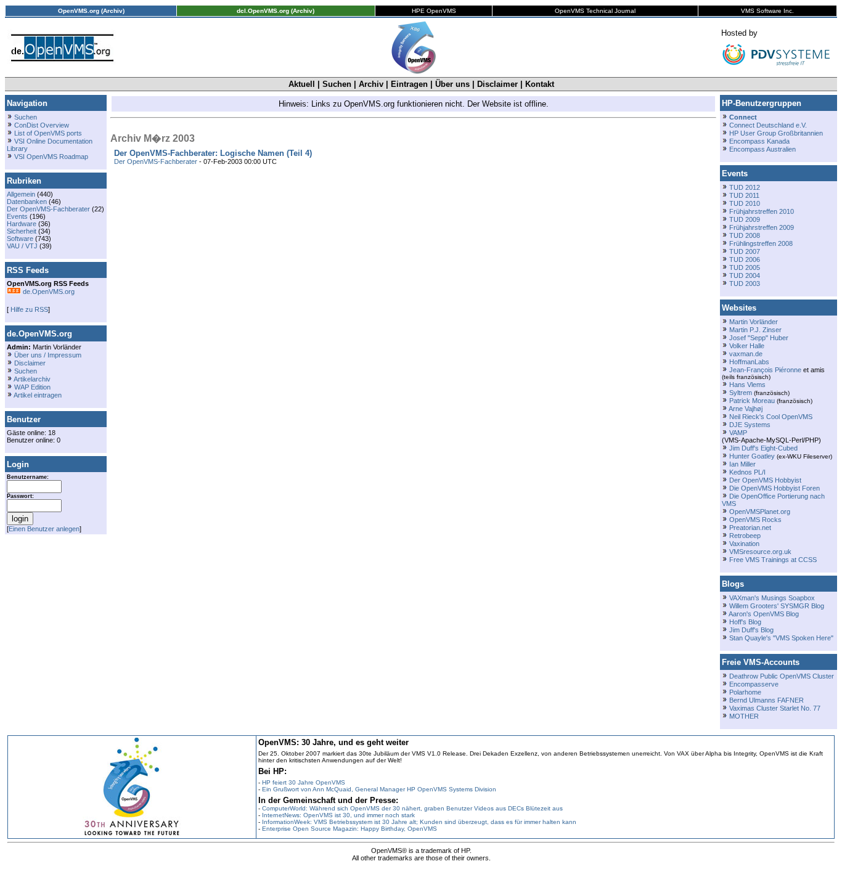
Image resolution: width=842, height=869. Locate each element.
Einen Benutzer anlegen (44, 528)
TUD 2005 (744, 267)
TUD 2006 (744, 259)
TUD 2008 (744, 235)
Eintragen (409, 84)
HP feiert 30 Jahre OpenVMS (303, 782)
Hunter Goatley (752, 456)
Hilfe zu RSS (28, 309)
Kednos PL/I (747, 472)
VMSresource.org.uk (760, 551)
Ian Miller (742, 464)
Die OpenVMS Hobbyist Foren (774, 488)
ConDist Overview (41, 125)
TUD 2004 (744, 275)
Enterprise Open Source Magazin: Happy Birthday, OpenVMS (349, 828)
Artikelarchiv (32, 379)
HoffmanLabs (749, 361)
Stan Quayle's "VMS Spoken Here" (781, 638)
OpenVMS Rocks (755, 519)
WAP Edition (32, 387)
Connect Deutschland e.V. (768, 125)
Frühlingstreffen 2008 (761, 243)
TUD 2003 (744, 283)
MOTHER (744, 716)
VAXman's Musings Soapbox (772, 598)
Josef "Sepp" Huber (758, 337)
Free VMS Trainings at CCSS (773, 559)
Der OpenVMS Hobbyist (765, 480)
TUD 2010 (744, 203)
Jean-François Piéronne (765, 369)
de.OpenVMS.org (48, 291)
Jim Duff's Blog (751, 630)
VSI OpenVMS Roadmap (51, 156)
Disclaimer (497, 84)
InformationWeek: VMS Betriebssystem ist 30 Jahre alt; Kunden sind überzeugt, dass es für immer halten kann (419, 821)
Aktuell (301, 84)
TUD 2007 (744, 251)
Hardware (21, 223)
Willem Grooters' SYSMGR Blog (776, 606)
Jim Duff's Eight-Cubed (763, 448)
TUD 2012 (744, 187)
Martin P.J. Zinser (755, 329)
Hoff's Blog (745, 622)
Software (20, 238)
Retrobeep (745, 535)
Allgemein (21, 194)
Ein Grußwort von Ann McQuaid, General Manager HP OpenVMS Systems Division (379, 789)
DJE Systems (749, 424)
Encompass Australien (762, 149)
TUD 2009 (744, 219)
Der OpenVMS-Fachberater (48, 209)
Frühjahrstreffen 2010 (761, 211)
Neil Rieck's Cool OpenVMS (770, 416)
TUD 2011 (744, 195)
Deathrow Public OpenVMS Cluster (781, 676)
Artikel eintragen (38, 395)
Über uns (452, 84)
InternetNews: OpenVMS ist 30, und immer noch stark (338, 815)
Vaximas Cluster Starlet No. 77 (774, 708)
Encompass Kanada (759, 141)
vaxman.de (745, 353)
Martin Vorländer (753, 321)
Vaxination (744, 543)
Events (17, 216)
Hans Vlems (747, 384)
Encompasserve (754, 684)
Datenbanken (27, 201)
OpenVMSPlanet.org (759, 511)
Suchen (336, 84)
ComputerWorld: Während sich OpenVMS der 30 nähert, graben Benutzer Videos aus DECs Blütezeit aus (412, 808)
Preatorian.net (750, 527)
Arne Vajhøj (745, 408)
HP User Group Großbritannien (776, 133)
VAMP (738, 432)
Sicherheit (21, 231)
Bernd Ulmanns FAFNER (766, 700)
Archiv (371, 84)
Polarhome (745, 692)
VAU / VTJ (22, 246)
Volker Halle (746, 345)
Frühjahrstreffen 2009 (761, 227)
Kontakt (539, 84)
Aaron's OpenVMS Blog (764, 614)
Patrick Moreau (752, 400)
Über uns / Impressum (47, 355)
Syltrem (740, 392)
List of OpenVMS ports (48, 133)
